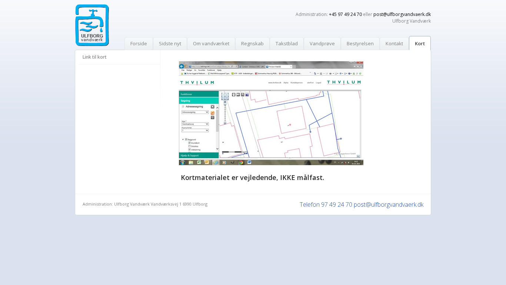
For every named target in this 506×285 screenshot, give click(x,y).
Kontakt (394, 43)
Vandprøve (322, 43)
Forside (138, 43)
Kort (420, 43)
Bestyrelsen (360, 43)
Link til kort (95, 57)
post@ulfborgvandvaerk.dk (402, 14)
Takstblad (287, 43)
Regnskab (252, 43)
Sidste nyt (170, 43)
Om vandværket (211, 43)
